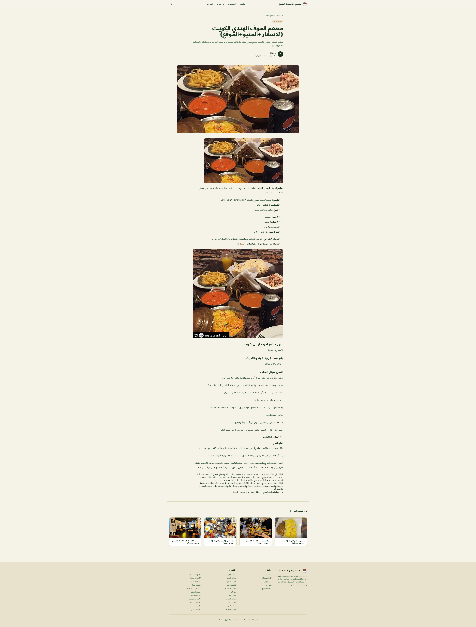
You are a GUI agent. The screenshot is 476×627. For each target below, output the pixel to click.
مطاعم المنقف (195, 592)
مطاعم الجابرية (196, 581)
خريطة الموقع (266, 588)
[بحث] (171, 4)
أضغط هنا (241, 244)
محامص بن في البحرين (193, 588)
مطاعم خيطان (196, 585)
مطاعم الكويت (270, 15)
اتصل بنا (210, 4)
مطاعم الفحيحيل (195, 595)
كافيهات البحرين (230, 585)
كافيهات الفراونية (195, 574)
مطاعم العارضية (230, 606)
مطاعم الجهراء (231, 609)
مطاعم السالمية (230, 588)
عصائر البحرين (231, 602)
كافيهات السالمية (195, 606)
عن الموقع (220, 4)
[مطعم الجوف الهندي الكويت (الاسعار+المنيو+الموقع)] (238, 160)
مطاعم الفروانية (230, 599)
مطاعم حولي (231, 595)
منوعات (233, 592)
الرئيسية (242, 4)
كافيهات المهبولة (195, 599)
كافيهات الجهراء (195, 578)
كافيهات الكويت (230, 581)
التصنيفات (232, 4)
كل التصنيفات (266, 578)
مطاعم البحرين (231, 578)
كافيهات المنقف (195, 602)
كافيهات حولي (196, 609)
